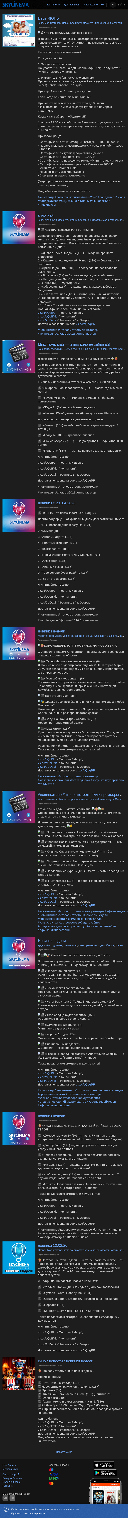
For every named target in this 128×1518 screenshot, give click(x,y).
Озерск (82, 220)
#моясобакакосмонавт (53, 780)
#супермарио (114, 780)
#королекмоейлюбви (101, 926)
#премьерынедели (95, 915)
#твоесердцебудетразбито (81, 922)
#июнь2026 (89, 197)
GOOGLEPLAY (105, 1472)
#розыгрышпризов (68, 197)
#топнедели (46, 333)
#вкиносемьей (100, 200)
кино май (46, 215)
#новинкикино (47, 329)
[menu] (68, 4)
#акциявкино (68, 200)
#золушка (97, 780)
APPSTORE (104, 1464)
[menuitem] (53, 4)
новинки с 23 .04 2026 (56, 503)
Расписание (91, 4)
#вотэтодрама (80, 780)
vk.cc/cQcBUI (47, 312)
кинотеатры (115, 23)
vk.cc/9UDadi (47, 320)
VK (5, 1498)
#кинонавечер (86, 333)
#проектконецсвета (51, 918)
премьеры (101, 23)
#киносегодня (60, 930)
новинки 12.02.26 (52, 1245)
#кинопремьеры (93, 911)
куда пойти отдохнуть (82, 23)
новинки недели (51, 631)
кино (40, 23)
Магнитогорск (52, 23)
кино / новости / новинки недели (65, 1361)
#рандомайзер (48, 200)
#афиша (44, 930)
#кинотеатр (46, 197)
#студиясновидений (52, 926)
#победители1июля (111, 197)
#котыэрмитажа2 (50, 922)
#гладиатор (46, 783)
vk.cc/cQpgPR (85, 324)
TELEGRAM (12, 1498)
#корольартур (76, 926)
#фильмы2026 (65, 333)
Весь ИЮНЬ (48, 18)
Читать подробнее (34, 1513)
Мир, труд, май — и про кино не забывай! (74, 344)
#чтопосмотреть (69, 329)
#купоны (83, 200)
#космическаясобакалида (84, 918)
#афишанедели (116, 911)
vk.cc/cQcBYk (47, 316)
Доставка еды (72, 4)
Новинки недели (52, 941)
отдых (65, 23)
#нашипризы (47, 204)
